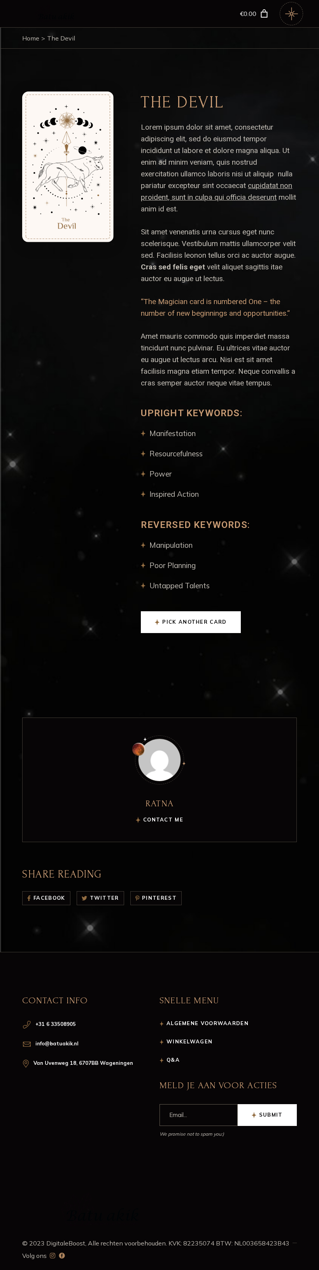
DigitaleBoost (65, 1243)
